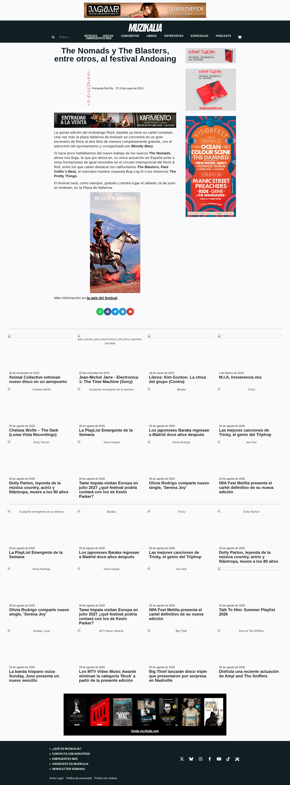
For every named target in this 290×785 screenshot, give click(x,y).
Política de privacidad (79, 778)
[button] (90, 36)
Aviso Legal (56, 778)
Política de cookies (105, 778)
